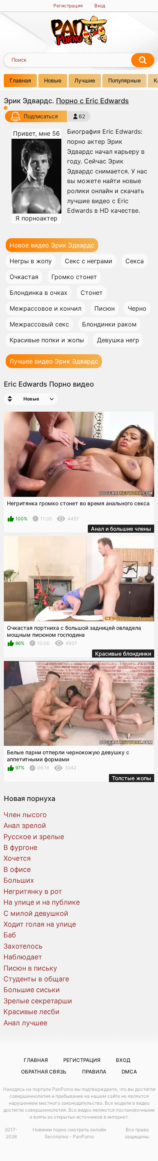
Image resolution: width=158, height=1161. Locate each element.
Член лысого (25, 815)
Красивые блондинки (123, 653)
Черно (137, 308)
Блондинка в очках (38, 292)
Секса (134, 261)
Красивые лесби (31, 1012)
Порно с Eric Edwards (92, 100)
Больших (18, 880)
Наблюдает (22, 957)
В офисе (17, 869)
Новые (52, 80)
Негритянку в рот (32, 891)
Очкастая (24, 277)
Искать (142, 60)
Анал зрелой (24, 825)
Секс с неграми (88, 261)
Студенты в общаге (36, 979)
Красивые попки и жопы (47, 340)
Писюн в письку (30, 968)
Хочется (17, 858)
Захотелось (23, 946)
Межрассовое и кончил (45, 308)
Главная (20, 80)
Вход (99, 5)
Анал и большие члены (121, 528)
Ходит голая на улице (39, 924)
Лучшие (84, 80)
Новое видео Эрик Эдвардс (52, 245)
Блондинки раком (109, 324)
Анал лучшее (25, 1023)
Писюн (104, 308)
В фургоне (20, 847)
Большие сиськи (31, 990)
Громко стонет (74, 277)
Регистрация (68, 5)
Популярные (124, 80)
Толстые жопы (131, 778)
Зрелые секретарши (37, 1001)
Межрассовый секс (39, 324)
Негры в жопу (31, 261)
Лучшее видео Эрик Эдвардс (54, 361)
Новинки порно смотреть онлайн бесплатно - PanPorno (69, 1133)
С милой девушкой (35, 913)
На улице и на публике (41, 902)
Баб (9, 935)
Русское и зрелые (33, 837)
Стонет (92, 292)
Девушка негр (118, 340)
